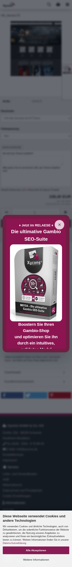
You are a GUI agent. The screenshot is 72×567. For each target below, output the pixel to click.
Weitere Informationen (36, 559)
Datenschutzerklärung (14, 543)
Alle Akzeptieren (36, 550)
